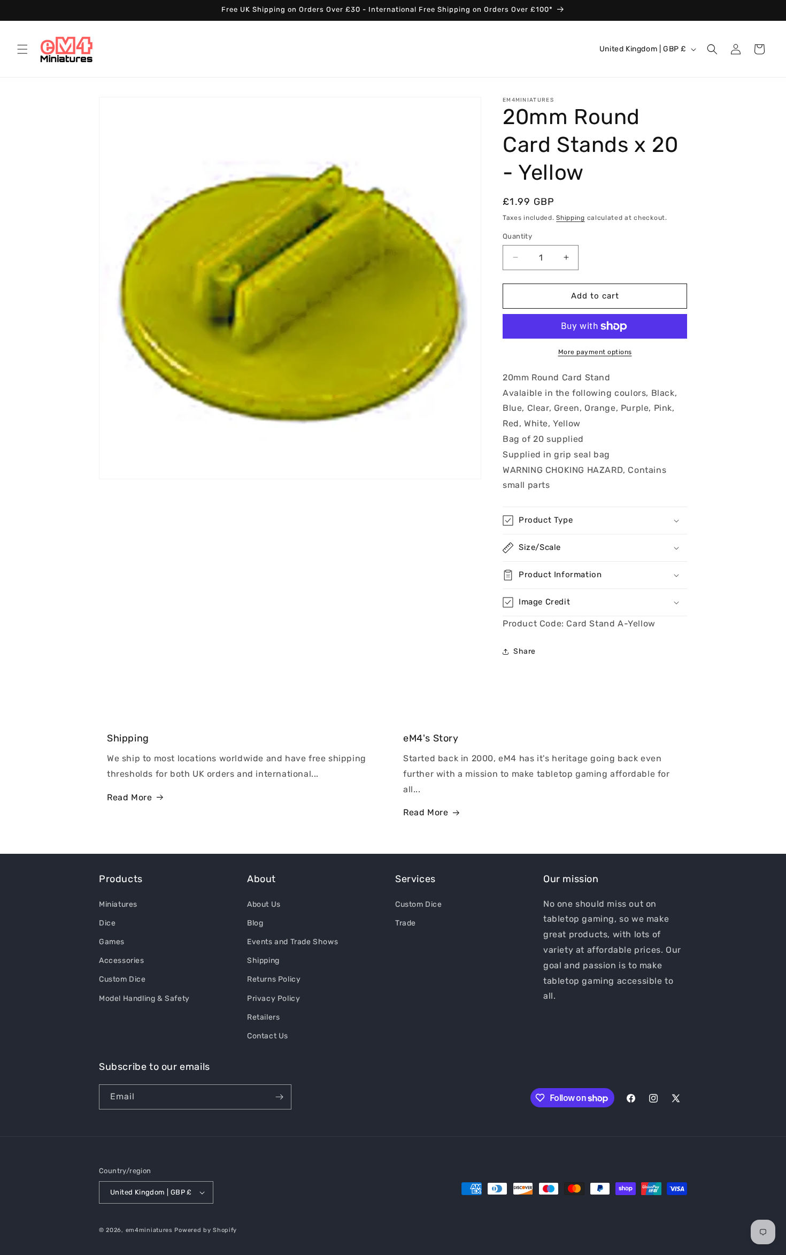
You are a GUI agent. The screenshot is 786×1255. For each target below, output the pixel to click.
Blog (255, 922)
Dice (107, 922)
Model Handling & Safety (144, 998)
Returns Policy (273, 979)
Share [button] (524, 651)
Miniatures (118, 903)
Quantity (517, 236)
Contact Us (267, 1035)
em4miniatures (149, 1230)
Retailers (263, 1016)
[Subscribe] (279, 1096)
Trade (405, 922)
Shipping (570, 217)
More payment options (595, 352)
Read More (129, 797)
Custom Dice (122, 979)
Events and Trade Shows (292, 941)
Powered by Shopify (205, 1230)
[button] (22, 49)
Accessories (121, 960)
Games (112, 941)
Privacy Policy (273, 998)
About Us (264, 903)
